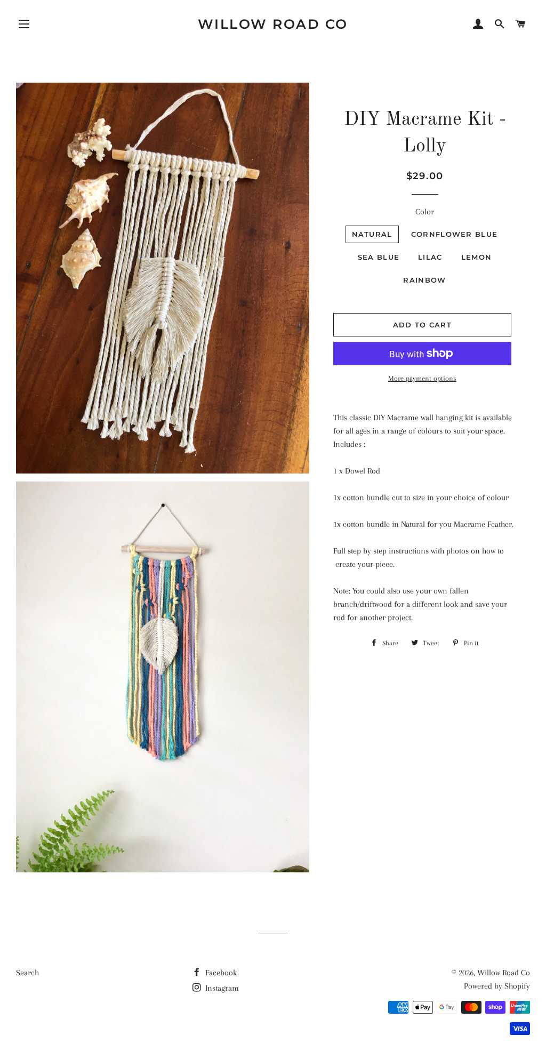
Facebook (220, 972)
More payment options (422, 378)
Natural (372, 234)
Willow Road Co (273, 24)
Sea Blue (378, 257)
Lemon (476, 257)
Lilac (430, 257)
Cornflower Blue (454, 234)
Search (27, 972)
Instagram (221, 988)
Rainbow (424, 280)
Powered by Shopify (497, 986)
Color (424, 211)
